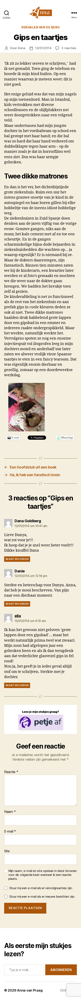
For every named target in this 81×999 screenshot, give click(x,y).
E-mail (10, 831)
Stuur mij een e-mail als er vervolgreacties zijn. (41, 888)
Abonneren (61, 970)
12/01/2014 (43, 48)
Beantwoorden (17, 559)
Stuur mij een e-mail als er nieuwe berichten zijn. (42, 896)
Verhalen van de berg (40, 27)
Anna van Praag (29, 990)
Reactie (11, 772)
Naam (10, 812)
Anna (21, 48)
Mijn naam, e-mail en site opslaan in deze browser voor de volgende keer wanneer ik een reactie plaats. (42, 875)
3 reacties (68, 48)
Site (7, 851)
